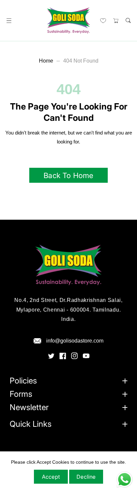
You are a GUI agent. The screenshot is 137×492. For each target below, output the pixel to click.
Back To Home (68, 175)
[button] (9, 20)
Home (46, 61)
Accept (51, 476)
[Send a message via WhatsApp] (124, 479)
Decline (85, 476)
